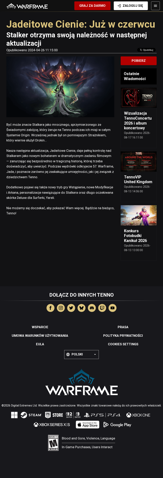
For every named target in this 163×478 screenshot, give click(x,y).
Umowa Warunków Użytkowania (40, 336)
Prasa (123, 327)
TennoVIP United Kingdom (138, 179)
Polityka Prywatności (123, 336)
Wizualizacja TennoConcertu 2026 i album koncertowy (138, 120)
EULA (40, 344)
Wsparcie (40, 327)
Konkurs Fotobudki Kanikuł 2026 (135, 236)
